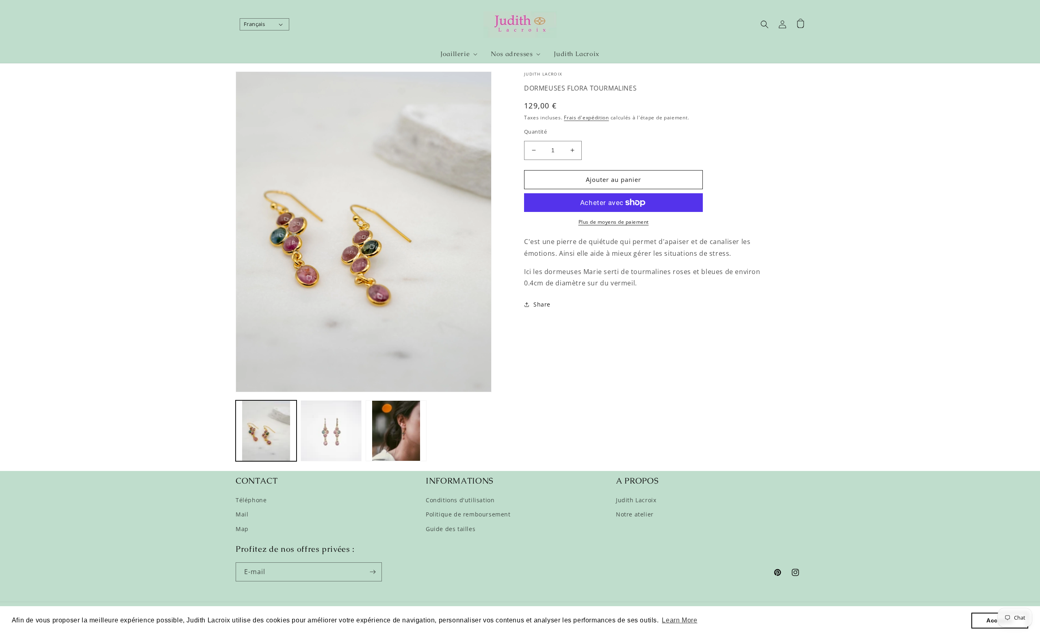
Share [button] (541, 304)
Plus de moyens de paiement (613, 221)
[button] (455, 54)
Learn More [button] (679, 620)
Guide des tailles (450, 529)
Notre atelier (635, 514)
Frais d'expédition (586, 117)
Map (242, 529)
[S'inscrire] (372, 571)
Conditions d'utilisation (460, 500)
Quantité (535, 131)
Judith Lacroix (636, 500)
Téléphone (251, 500)
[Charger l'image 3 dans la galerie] (396, 430)
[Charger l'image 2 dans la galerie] (331, 430)
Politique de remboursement (468, 514)
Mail (242, 514)
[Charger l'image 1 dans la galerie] (266, 430)
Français (254, 24)
